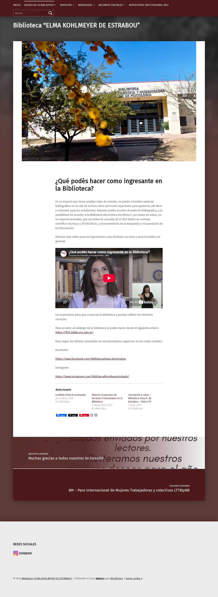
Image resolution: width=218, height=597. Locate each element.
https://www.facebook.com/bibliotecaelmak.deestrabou (90, 358)
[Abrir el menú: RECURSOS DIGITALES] (124, 5)
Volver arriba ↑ (134, 578)
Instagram (25, 553)
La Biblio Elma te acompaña (70, 394)
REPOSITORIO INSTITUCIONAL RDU (148, 4)
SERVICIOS (66, 4)
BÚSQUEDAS (85, 4)
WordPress (117, 578)
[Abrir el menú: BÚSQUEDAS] (94, 5)
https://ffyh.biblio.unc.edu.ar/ (74, 332)
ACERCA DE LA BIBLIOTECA (39, 4)
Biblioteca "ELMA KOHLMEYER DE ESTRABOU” (76, 25)
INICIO (17, 4)
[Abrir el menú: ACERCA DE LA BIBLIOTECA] (55, 5)
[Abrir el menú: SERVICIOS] (73, 5)
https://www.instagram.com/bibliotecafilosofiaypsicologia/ (92, 376)
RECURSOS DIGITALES (110, 4)
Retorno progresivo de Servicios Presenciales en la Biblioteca (107, 398)
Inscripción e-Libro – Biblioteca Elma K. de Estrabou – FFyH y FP (139, 398)
